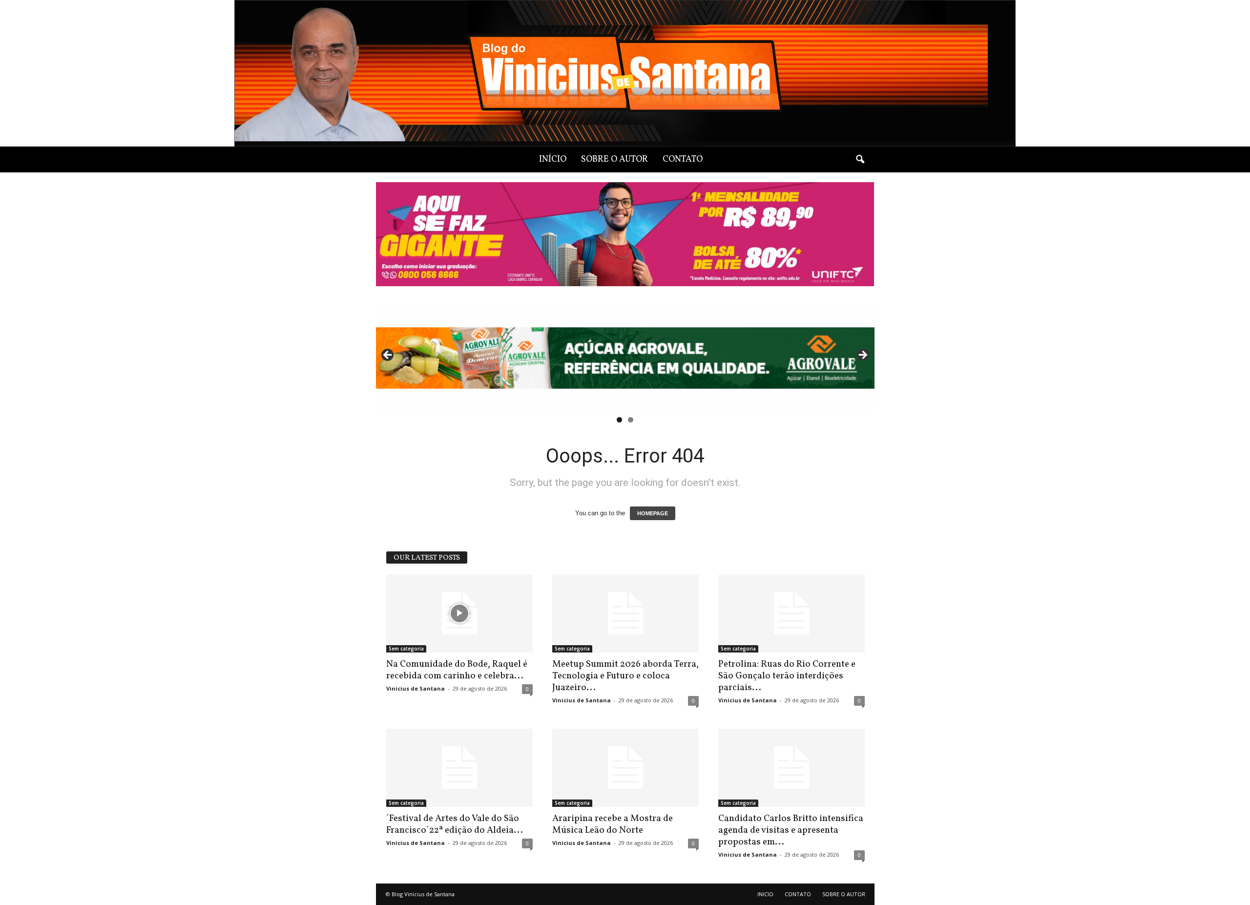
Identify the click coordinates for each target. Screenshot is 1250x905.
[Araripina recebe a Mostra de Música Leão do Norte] (625, 768)
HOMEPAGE (652, 513)
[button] (860, 159)
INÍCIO (552, 159)
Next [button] (862, 355)
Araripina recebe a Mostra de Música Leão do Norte (612, 824)
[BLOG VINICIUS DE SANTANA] (625, 73)
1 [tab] (619, 419)
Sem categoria (406, 648)
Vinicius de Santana (415, 688)
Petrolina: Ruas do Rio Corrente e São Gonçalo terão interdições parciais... (786, 676)
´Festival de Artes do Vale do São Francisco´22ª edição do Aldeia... (454, 824)
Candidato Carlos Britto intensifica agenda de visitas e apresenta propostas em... (790, 830)
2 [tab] (630, 419)
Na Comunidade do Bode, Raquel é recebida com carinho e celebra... (456, 670)
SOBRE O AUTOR (614, 159)
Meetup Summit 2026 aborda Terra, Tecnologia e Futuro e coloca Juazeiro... (625, 676)
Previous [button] (388, 355)
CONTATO (683, 159)
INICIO (765, 894)
